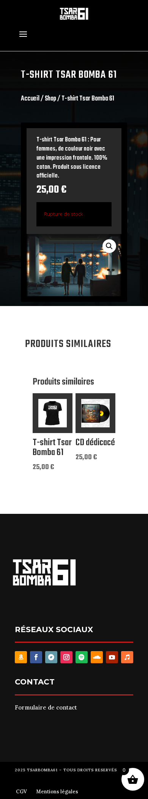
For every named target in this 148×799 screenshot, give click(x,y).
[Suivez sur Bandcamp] (51, 657)
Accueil (30, 98)
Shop (50, 98)
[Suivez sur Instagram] (66, 657)
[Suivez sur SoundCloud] (97, 657)
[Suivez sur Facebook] (36, 657)
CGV (21, 791)
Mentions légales (57, 791)
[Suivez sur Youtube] (112, 657)
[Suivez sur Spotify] (82, 657)
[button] (109, 246)
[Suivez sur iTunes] (127, 657)
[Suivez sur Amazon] (21, 657)
